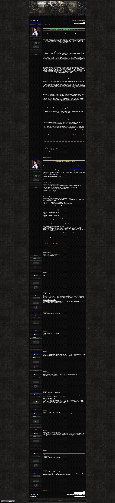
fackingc (36, 353)
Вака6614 (36, 273)
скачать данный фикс (53, 232)
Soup (36, 313)
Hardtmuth (36, 26)
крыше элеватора (68, 177)
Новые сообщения (62, 18)
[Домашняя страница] (49, 157)
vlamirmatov (36, 451)
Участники (69, 18)
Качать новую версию (48, 194)
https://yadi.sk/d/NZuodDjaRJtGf (76, 169)
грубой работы (54, 180)
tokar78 (36, 254)
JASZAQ (36, 372)
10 (60, 392)
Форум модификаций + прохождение (41, 22)
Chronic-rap (36, 432)
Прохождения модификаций (55, 22)
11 (60, 412)
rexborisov (36, 412)
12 (60, 432)
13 (60, 451)
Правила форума (75, 18)
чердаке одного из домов (70, 180)
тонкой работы (54, 177)
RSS (84, 18)
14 (60, 471)
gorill (36, 293)
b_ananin (36, 392)
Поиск (81, 18)
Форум (31, 22)
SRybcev (36, 333)
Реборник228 (36, 471)
